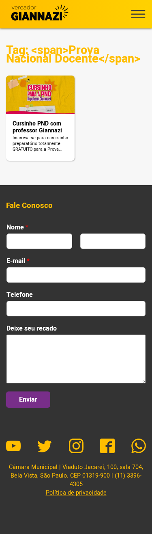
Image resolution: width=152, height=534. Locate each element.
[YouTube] (13, 447)
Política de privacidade (76, 493)
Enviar (28, 399)
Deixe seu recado (31, 328)
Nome (17, 227)
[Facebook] (107, 447)
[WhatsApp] (138, 447)
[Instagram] (76, 447)
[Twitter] (44, 447)
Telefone (19, 295)
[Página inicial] (38, 14)
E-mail (18, 261)
